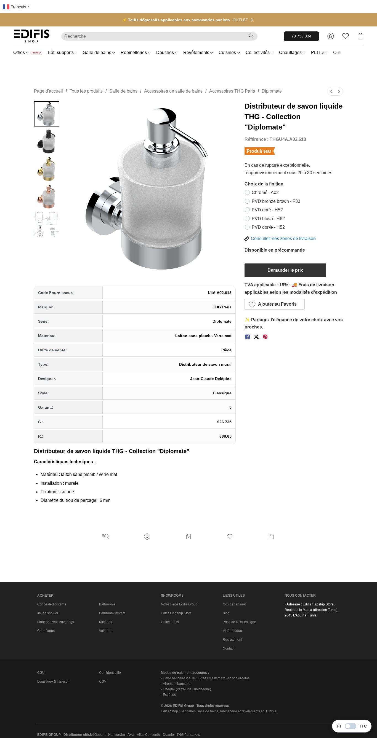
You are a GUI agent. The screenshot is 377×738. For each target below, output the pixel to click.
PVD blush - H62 (268, 218)
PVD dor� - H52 (268, 227)
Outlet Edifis (170, 622)
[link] (244, 20)
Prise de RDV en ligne (239, 622)
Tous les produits (86, 91)
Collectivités (258, 52)
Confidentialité (110, 673)
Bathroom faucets (112, 613)
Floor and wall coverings (55, 622)
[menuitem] (331, 91)
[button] (31, 36)
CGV (102, 681)
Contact (228, 648)
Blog (226, 613)
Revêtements (196, 52)
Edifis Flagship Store (176, 613)
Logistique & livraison (53, 681)
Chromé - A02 (265, 192)
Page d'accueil (48, 91)
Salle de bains (97, 52)
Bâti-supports (61, 52)
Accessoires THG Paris (232, 91)
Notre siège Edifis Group (179, 604)
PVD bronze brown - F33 (276, 201)
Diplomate (272, 91)
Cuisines (228, 52)
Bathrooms (107, 604)
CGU (41, 673)
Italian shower (47, 613)
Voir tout (105, 631)
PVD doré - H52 (267, 210)
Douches (165, 52)
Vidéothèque (232, 631)
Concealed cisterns (51, 604)
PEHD (318, 52)
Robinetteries (134, 52)
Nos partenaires (235, 604)
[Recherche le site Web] (251, 36)
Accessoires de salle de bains (173, 91)
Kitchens (105, 622)
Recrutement (232, 640)
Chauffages (291, 52)
